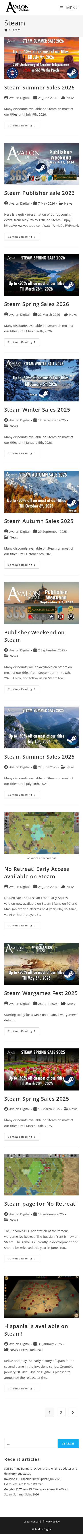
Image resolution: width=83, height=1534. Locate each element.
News (70, 98)
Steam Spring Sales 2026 (36, 304)
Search (68, 1443)
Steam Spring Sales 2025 (36, 1098)
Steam (16, 30)
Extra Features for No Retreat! (23, 1484)
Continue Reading (23, 126)
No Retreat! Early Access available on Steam (36, 872)
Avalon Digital (19, 98)
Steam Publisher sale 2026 (39, 192)
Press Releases (32, 1350)
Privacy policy (51, 1521)
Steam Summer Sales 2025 (39, 756)
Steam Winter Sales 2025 (37, 409)
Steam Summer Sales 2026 (39, 87)
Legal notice (31, 1521)
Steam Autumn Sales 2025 (39, 521)
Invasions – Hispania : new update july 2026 (32, 1479)
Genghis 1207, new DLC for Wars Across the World (36, 1489)
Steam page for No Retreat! (40, 1203)
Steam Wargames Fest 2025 (41, 993)
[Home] (6, 30)
